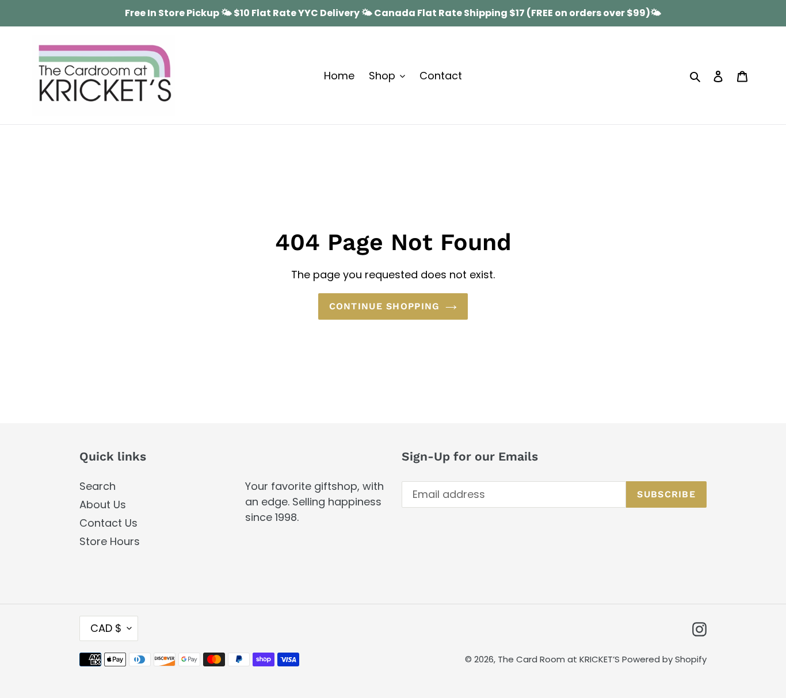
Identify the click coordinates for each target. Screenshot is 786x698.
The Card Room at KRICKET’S (560, 659)
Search (97, 486)
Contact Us (108, 523)
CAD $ (105, 628)
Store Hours (109, 541)
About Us (102, 504)
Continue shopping (384, 306)
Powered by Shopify (664, 659)
